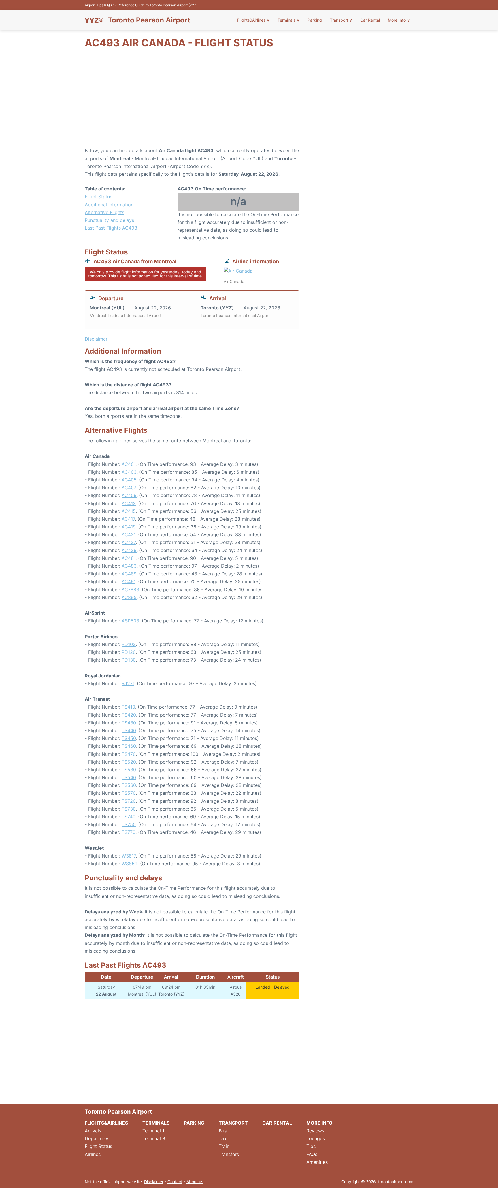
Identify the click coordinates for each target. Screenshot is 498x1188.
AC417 (128, 519)
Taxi (223, 1138)
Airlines (93, 1154)
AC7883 (130, 589)
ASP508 (130, 621)
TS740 (128, 816)
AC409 (129, 495)
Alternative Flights (104, 212)
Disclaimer (153, 1181)
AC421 (128, 534)
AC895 (129, 597)
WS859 (129, 863)
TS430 (129, 723)
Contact (174, 1181)
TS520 (129, 762)
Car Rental (370, 20)
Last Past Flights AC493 (111, 228)
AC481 (128, 558)
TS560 (129, 785)
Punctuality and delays (109, 220)
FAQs (311, 1154)
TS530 (129, 770)
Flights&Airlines (253, 20)
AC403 (129, 472)
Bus (223, 1131)
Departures (97, 1138)
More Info (399, 20)
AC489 (129, 574)
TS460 (129, 746)
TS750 (129, 824)
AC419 (129, 527)
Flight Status (98, 196)
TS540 (129, 777)
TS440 (129, 730)
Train (224, 1146)
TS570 (129, 793)
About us (194, 1181)
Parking (315, 20)
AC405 (129, 480)
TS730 (129, 809)
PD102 (129, 644)
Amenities (317, 1162)
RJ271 (128, 683)
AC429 (129, 550)
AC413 (129, 503)
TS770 (128, 832)
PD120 (129, 652)
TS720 (129, 801)
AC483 (129, 566)
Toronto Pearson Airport (149, 20)
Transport (341, 20)
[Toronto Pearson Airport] (94, 20)
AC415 (129, 511)
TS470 (129, 754)
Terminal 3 (153, 1138)
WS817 (129, 856)
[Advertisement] (249, 100)
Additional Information (109, 204)
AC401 (128, 464)
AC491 (128, 581)
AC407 (129, 487)
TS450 (129, 738)
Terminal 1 (153, 1131)
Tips (311, 1146)
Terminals (288, 20)
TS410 (128, 707)
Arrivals (93, 1131)
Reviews (315, 1131)
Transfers (229, 1154)
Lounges (315, 1138)
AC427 (129, 542)
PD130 (129, 660)
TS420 (129, 715)
